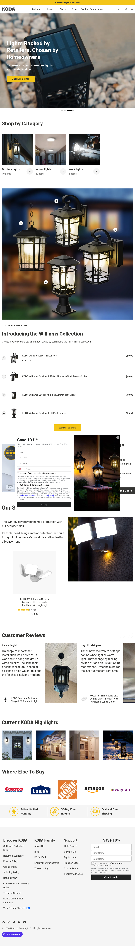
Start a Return (71, 868)
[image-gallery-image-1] (17, 745)
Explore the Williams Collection (30, 76)
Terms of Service (12, 893)
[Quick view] (52, 557)
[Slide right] (130, 635)
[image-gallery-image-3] (84, 745)
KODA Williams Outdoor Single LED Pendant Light (49, 394)
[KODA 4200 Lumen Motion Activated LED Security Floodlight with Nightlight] (34, 572)
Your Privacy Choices (14, 908)
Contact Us (70, 851)
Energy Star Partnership (46, 862)
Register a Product (73, 874)
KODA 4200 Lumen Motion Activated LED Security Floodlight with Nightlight (34, 602)
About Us (39, 846)
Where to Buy (41, 868)
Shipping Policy (11, 872)
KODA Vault (40, 857)
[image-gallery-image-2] (51, 745)
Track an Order (71, 862)
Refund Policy (10, 877)
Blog (36, 851)
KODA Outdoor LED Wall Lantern (39, 355)
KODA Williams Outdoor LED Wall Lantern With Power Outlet (54, 376)
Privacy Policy (10, 861)
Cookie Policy (10, 866)
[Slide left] (122, 635)
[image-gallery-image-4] (118, 745)
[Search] (119, 9)
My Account (70, 857)
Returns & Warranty (13, 855)
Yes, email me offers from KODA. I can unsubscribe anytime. (109, 864)
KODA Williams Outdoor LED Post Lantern (44, 413)
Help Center (70, 846)
